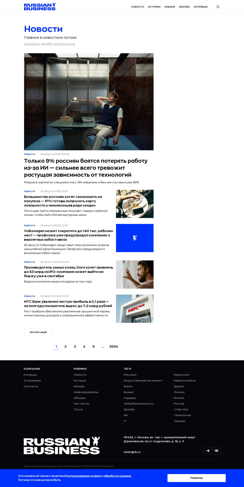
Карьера (130, 398)
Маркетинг (182, 375)
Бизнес (129, 392)
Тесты (78, 409)
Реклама (130, 375)
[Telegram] (207, 450)
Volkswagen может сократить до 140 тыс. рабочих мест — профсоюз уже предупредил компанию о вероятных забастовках (68, 235)
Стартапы (181, 409)
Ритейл (179, 398)
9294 (113, 346)
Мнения (169, 7)
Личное (179, 392)
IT (125, 421)
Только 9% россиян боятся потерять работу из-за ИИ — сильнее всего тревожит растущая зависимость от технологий (86, 168)
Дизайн (129, 409)
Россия (179, 403)
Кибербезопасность (139, 403)
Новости (137, 7)
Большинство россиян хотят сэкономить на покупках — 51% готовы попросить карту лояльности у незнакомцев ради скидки (63, 201)
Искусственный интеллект (143, 380)
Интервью (201, 7)
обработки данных (118, 476)
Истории (154, 7)
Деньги (179, 386)
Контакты (31, 386)
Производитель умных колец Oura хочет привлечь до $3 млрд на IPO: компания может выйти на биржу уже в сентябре (68, 272)
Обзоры (184, 7)
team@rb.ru (132, 452)
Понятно (197, 478)
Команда (30, 375)
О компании (32, 380)
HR (126, 415)
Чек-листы (81, 403)
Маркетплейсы (185, 380)
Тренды (179, 421)
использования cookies (84, 476)
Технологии (182, 415)
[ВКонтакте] (216, 450)
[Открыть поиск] (218, 7)
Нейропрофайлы (86, 392)
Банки (128, 386)
